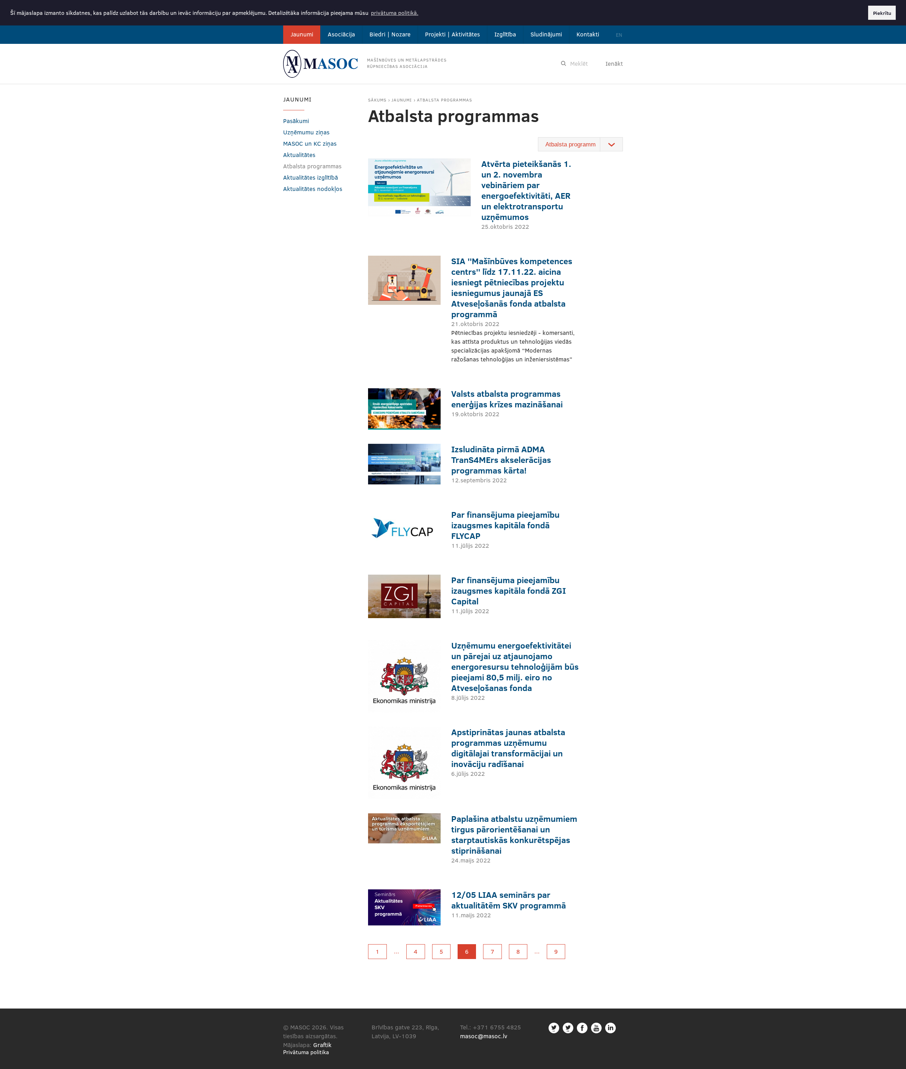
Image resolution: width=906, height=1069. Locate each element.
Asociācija (341, 34)
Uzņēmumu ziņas (306, 132)
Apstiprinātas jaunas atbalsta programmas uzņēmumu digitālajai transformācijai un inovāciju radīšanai (508, 747)
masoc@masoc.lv (483, 1036)
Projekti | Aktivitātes (452, 34)
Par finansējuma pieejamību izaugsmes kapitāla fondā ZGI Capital (508, 590)
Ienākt (614, 63)
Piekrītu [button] (882, 12)
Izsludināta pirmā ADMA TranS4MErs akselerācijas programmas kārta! (501, 459)
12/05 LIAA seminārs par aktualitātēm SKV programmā (508, 900)
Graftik (322, 1045)
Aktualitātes (299, 155)
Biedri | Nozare (390, 34)
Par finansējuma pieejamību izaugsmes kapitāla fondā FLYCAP (505, 525)
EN (619, 34)
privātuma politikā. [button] (394, 12)
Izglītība (505, 34)
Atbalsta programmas (444, 100)
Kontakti (588, 34)
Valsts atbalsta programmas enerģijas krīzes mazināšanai (507, 399)
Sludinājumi (546, 34)
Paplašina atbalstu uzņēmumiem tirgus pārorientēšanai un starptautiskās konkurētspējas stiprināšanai (514, 834)
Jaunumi (302, 34)
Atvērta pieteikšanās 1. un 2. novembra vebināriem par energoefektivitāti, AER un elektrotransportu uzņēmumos (526, 190)
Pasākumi (296, 121)
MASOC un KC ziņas (310, 143)
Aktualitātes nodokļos (312, 189)
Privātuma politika (306, 1052)
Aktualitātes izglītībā (310, 177)
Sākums (377, 100)
